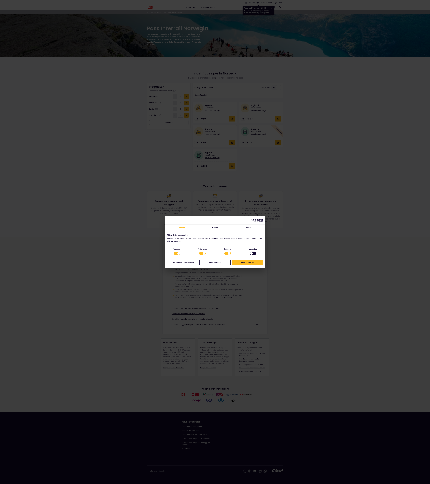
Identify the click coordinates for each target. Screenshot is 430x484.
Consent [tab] (181, 228)
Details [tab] (215, 228)
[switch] (202, 253)
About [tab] (248, 228)
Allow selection (215, 262)
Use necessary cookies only (183, 262)
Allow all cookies (247, 262)
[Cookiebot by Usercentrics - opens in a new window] (253, 220)
